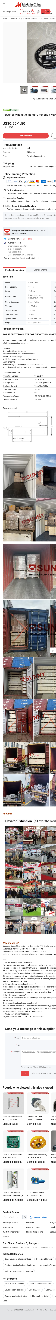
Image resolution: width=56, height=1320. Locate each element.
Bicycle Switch (35, 1290)
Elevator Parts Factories (14, 1283)
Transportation (15, 19)
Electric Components (34, 1232)
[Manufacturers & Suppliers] (28, 4)
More (5, 1301)
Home (5, 19)
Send (25, 1073)
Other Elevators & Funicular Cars (18, 1259)
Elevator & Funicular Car (31, 19)
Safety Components (11, 1232)
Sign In (6, 258)
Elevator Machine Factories (40, 1283)
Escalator (30, 1222)
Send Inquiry (26, 135)
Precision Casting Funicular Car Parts (20, 1265)
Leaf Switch (50, 1290)
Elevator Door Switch (40, 1296)
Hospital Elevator (33, 1227)
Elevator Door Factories (14, 1290)
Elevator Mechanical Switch (16, 1296)
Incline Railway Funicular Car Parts (19, 1271)
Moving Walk (8, 1227)
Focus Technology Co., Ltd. (33, 1310)
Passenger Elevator (10, 1222)
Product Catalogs (39, 1217)
